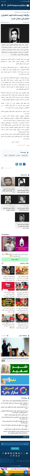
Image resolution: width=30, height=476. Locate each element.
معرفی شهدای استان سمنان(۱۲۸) (22, 12)
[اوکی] (16, 456)
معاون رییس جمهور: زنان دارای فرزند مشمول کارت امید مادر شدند (14, 426)
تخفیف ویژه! (15, 259)
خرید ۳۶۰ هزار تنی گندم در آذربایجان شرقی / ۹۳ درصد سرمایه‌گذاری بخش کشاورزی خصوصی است (15, 432)
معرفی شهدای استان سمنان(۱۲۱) (8, 187)
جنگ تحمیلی (25, 155)
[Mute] (6, 250)
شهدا (6, 155)
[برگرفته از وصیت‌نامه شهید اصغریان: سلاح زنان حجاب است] (15, 33)
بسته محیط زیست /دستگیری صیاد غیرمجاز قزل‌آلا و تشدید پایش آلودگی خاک (14, 418)
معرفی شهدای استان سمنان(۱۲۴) (24, 205)
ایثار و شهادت (12, 155)
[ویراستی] (6, 453)
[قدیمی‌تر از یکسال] (22, 181)
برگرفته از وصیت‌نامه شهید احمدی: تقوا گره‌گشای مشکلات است (23, 210)
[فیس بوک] (3, 453)
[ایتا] (11, 453)
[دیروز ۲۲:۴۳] (15, 347)
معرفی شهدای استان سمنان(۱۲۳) (10, 205)
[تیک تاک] (19, 456)
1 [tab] (7, 335)
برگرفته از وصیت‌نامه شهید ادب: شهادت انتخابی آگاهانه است (8, 191)
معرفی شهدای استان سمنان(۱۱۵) (22, 223)
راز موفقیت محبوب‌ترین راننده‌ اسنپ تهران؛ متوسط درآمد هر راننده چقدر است (14, 404)
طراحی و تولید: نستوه (14, 466)
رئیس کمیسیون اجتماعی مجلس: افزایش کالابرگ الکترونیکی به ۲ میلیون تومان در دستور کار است (14, 412)
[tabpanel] (15, 350)
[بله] (16, 453)
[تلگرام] (27, 453)
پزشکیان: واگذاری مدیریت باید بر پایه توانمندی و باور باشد (15, 358)
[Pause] (3, 250)
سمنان (13, 142)
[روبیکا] (21, 453)
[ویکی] (14, 456)
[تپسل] (2, 235)
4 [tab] (2, 335)
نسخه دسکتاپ (15, 448)
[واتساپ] (11, 456)
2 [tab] (5, 335)
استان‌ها (17, 142)
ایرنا (16, 5)
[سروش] (8, 453)
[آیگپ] (14, 453)
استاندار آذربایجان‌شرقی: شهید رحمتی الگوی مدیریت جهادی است (14, 408)
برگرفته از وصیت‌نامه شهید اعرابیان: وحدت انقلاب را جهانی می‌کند (23, 226)
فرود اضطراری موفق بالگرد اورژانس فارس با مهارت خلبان (15, 401)
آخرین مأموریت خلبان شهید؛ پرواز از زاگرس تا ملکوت (16, 415)
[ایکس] (24, 453)
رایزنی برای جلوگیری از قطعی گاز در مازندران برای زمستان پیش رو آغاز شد (15, 422)
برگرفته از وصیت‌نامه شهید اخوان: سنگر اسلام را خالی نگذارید (23, 192)
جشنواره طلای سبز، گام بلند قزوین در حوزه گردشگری (16, 429)
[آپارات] (19, 453)
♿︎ (26, 472)
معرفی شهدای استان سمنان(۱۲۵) (24, 188)
